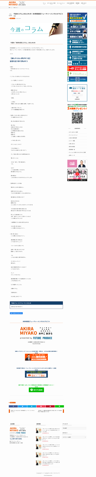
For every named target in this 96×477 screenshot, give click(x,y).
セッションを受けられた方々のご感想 (77, 152)
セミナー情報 (72, 140)
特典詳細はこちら (78, 110)
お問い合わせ (72, 143)
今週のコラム (12, 18)
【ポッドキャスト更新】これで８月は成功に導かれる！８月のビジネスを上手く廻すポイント (51, 438)
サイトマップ (56, 473)
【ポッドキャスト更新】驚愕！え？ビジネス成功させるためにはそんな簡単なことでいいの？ (51, 446)
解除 (79, 93)
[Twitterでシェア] (22, 406)
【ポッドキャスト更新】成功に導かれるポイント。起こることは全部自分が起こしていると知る (51, 430)
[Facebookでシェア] (13, 406)
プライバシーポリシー (16, 441)
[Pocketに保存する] (41, 406)
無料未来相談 (72, 146)
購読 (75, 93)
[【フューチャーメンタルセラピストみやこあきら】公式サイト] (17, 3)
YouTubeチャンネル (48, 473)
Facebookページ (40, 473)
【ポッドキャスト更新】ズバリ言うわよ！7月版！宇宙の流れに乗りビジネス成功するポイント (51, 454)
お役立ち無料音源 (73, 138)
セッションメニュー (73, 135)
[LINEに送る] (59, 406)
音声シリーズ (72, 155)
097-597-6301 (17, 439)
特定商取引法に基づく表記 (17, 443)
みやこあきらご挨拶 (73, 132)
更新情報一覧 (72, 149)
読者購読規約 (77, 99)
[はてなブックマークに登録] (31, 406)
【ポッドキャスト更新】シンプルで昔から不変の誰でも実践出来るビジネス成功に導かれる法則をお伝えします (51, 462)
